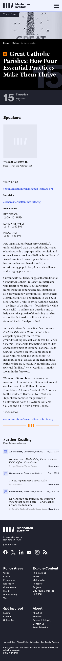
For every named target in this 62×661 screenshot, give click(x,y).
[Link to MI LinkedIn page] (21, 553)
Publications (39, 572)
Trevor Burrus (30, 466)
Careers (7, 616)
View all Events (9, 14)
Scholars (37, 616)
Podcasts (37, 583)
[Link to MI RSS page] (45, 553)
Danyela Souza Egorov (37, 509)
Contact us (38, 623)
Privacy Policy (23, 642)
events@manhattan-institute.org (22, 201)
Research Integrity (42, 620)
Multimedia (39, 580)
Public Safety (10, 594)
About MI (37, 612)
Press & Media (40, 627)
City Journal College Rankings (43, 592)
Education (8, 583)
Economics (9, 580)
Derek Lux (17, 484)
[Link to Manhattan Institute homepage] (18, 531)
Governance (9, 587)
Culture (15, 43)
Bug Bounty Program (50, 642)
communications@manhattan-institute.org (28, 188)
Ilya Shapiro (17, 466)
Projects (37, 587)
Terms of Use (9, 642)
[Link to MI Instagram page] (37, 553)
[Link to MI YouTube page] (29, 552)
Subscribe (8, 620)
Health (6, 590)
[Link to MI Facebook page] (5, 553)
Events (6, 612)
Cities (6, 572)
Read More (53, 466)
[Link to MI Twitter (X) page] (13, 553)
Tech (5, 598)
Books (36, 576)
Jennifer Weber (19, 509)
